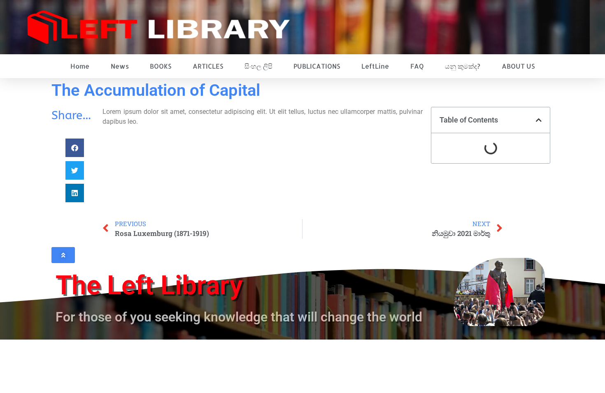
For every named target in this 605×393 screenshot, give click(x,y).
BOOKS (160, 66)
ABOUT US (518, 66)
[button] (74, 148)
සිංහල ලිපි (258, 66)
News (120, 66)
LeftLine (375, 66)
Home (79, 66)
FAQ (417, 66)
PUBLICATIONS (316, 66)
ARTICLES (208, 66)
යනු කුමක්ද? (462, 66)
